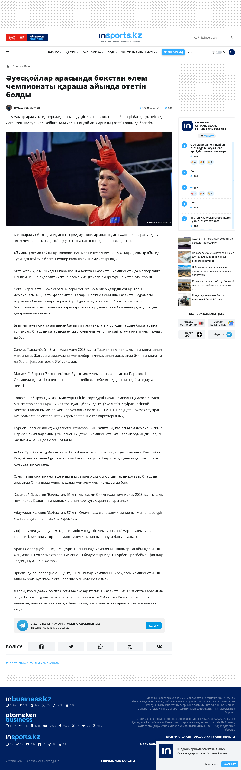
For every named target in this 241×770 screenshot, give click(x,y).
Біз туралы (148, 744)
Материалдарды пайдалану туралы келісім (200, 736)
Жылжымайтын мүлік (138, 52)
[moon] (224, 52)
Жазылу (230, 764)
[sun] (213, 52)
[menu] (7, 52)
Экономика (92, 52)
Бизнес (53, 52)
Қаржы (71, 52)
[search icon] (231, 37)
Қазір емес (211, 764)
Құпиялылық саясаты (117, 760)
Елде (111, 52)
